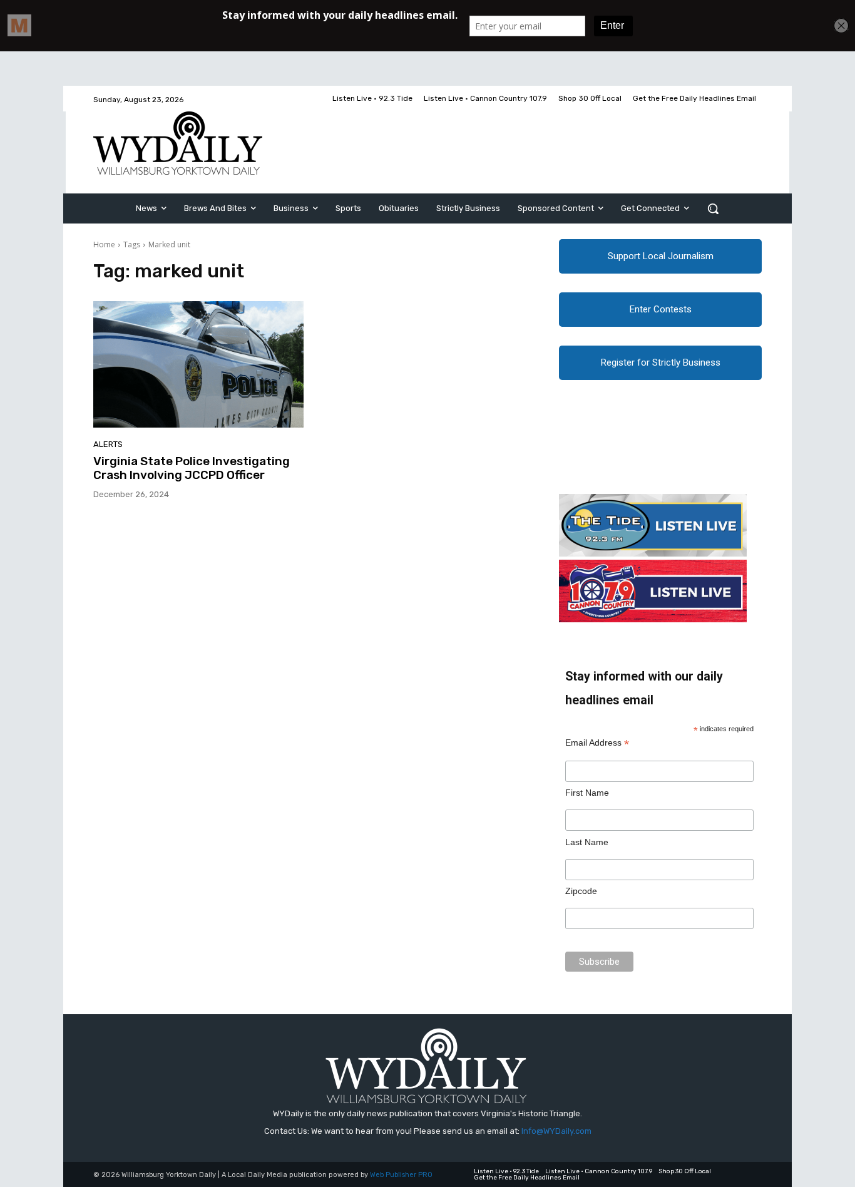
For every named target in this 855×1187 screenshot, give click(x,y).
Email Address (597, 743)
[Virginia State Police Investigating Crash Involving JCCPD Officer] (198, 364)
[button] (713, 208)
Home (104, 244)
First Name (587, 793)
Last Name (586, 842)
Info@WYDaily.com (556, 1131)
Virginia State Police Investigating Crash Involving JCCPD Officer (191, 468)
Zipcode (581, 891)
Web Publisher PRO (401, 1175)
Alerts (108, 444)
